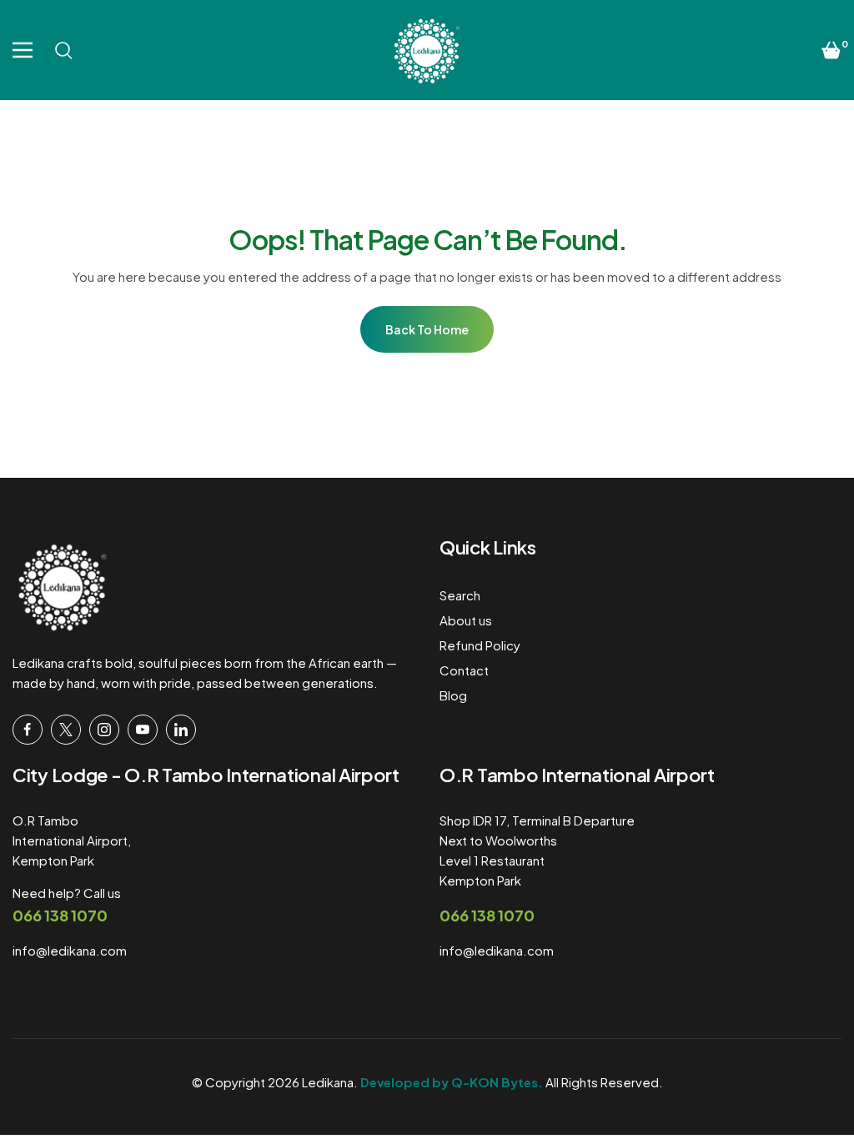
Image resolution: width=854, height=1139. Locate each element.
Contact (464, 670)
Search (460, 595)
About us (466, 620)
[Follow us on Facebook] (27, 729)
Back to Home (427, 329)
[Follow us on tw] (66, 729)
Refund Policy (480, 645)
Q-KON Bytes (494, 1082)
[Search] (63, 50)
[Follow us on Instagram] (104, 729)
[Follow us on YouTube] (142, 729)
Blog (453, 695)
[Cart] (831, 50)
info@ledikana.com (70, 950)
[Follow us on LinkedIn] (181, 729)
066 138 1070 (60, 915)
